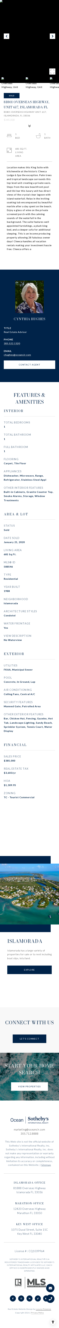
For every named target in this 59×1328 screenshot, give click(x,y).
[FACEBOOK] (13, 1298)
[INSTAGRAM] (21, 1298)
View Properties (29, 1086)
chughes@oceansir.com (17, 354)
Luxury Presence (43, 1309)
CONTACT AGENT (29, 364)
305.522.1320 (12, 343)
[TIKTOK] (38, 1298)
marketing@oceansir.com (29, 1129)
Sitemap (46, 1164)
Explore (29, 969)
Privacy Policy (37, 1313)
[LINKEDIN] (29, 1298)
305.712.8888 (29, 1133)
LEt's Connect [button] (29, 1038)
